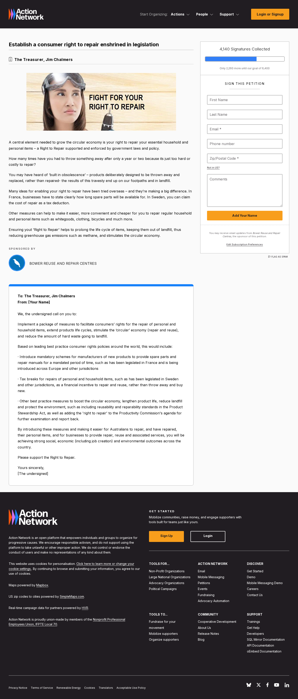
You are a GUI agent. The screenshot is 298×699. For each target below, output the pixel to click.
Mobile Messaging (211, 577)
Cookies (89, 688)
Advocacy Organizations (166, 583)
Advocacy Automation (213, 601)
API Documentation (260, 645)
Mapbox (42, 585)
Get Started (255, 571)
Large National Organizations (169, 577)
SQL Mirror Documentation (266, 639)
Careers (253, 589)
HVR (85, 608)
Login (208, 536)
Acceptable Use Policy (131, 688)
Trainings (253, 622)
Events (202, 589)
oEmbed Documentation (264, 651)
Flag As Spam (279, 256)
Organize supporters (164, 639)
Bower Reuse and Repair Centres (63, 263)
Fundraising (206, 595)
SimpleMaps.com (72, 596)
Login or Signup (270, 14)
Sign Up (166, 536)
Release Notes (208, 633)
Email (201, 571)
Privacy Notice (18, 688)
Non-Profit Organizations (167, 571)
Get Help (253, 628)
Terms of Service (42, 688)
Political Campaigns (163, 589)
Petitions (204, 583)
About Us (204, 628)
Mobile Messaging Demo (265, 583)
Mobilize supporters (163, 633)
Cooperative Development (217, 622)
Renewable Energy (69, 688)
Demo (251, 577)
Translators (106, 688)
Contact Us (255, 595)
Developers (255, 633)
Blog (201, 639)
